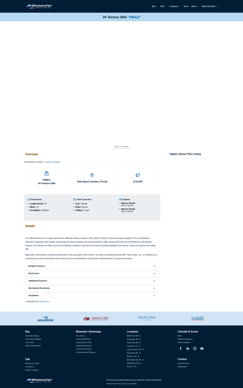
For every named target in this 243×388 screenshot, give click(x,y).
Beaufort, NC (132, 356)
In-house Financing (83, 349)
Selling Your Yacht (32, 363)
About (194, 6)
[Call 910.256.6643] (140, 363)
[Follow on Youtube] (202, 349)
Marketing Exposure (84, 346)
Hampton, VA (132, 346)
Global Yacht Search (33, 346)
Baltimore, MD (132, 336)
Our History (80, 336)
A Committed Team (83, 339)
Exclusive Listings (32, 336)
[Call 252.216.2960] (140, 353)
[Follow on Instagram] (195, 349)
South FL (130, 367)
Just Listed (29, 342)
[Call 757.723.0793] (139, 346)
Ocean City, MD (132, 343)
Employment (182, 367)
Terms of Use (111, 384)
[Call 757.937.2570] (143, 349)
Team (185, 6)
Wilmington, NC (133, 363)
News (180, 336)
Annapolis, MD (132, 339)
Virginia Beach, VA (134, 349)
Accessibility (132, 384)
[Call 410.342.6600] (139, 336)
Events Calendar (184, 342)
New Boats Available (33, 339)
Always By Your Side (84, 342)
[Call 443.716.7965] (140, 339)
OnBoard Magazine (185, 339)
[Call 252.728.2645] (138, 356)
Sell (162, 6)
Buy (153, 6)
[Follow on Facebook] (181, 349)
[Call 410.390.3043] (140, 343)
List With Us (29, 367)
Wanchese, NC (132, 353)
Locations (173, 6)
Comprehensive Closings (85, 352)
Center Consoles (52, 162)
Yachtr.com (44, 301)
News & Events (208, 6)
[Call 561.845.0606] (135, 367)
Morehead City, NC (134, 360)
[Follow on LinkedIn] (188, 349)
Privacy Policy (122, 384)
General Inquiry (183, 363)
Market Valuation (32, 370)
